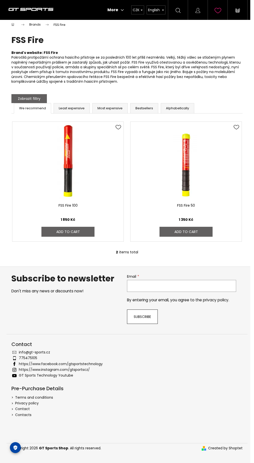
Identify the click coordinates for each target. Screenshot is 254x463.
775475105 (28, 357)
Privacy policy (27, 403)
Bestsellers (144, 108)
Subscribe (142, 316)
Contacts (23, 414)
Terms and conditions (34, 397)
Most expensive (110, 108)
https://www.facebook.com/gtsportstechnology (61, 363)
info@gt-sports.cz (34, 352)
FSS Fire (51, 52)
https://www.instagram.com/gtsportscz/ (54, 369)
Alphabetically (177, 108)
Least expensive (72, 108)
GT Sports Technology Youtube (46, 375)
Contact (22, 408)
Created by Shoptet (225, 448)
